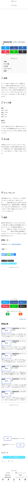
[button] (22, 51)
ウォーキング (7, 68)
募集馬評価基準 (16, 244)
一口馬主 (8, 472)
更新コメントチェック (20, 472)
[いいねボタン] (3, 249)
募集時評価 (7, 475)
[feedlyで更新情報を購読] (7, 314)
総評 (5, 71)
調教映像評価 (7, 477)
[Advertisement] (14, 25)
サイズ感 (6, 64)
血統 (5, 61)
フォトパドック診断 (20, 477)
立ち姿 (6, 66)
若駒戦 (20, 475)
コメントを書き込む (14, 457)
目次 (12, 58)
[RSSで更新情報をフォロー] (20, 314)
